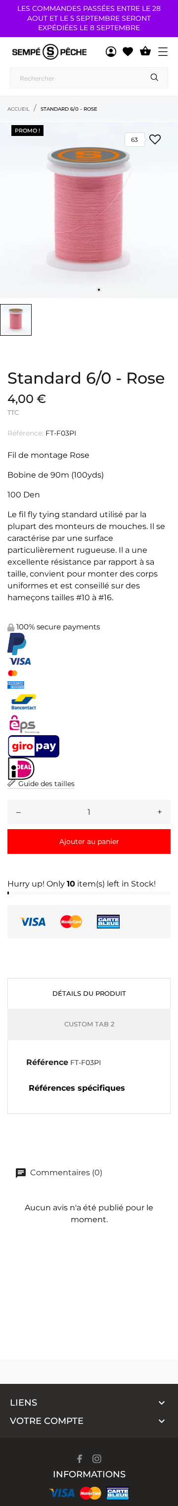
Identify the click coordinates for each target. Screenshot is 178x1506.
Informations (89, 1474)
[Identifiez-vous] (111, 51)
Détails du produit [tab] (89, 993)
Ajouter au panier (89, 841)
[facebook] (80, 1459)
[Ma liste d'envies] (128, 52)
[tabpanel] (89, 210)
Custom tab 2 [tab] (89, 1024)
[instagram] (96, 1459)
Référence (47, 1062)
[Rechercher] (154, 77)
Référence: (25, 433)
